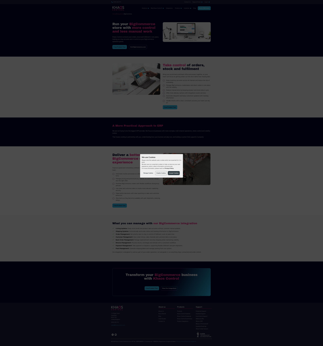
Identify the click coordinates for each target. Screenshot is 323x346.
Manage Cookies (148, 173)
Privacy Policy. (169, 168)
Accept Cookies (173, 173)
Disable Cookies (161, 173)
